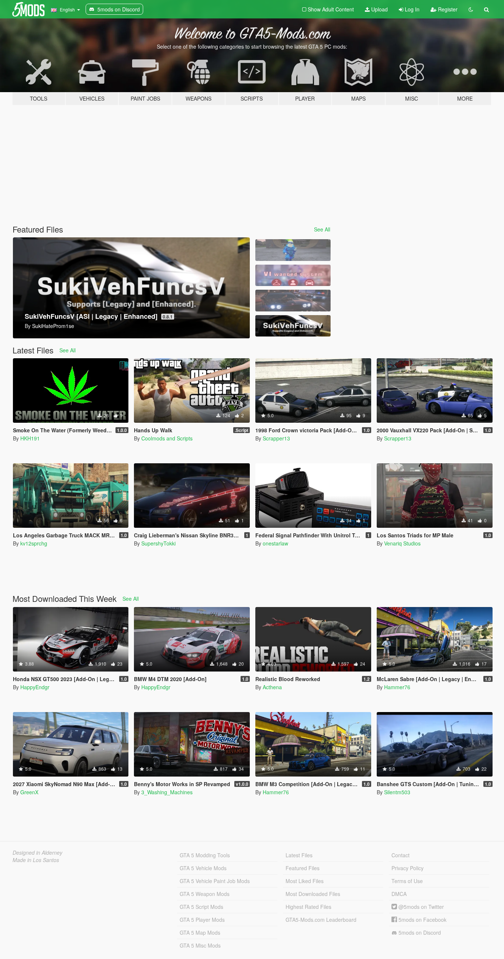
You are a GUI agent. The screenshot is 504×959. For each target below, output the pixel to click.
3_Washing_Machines (167, 792)
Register (447, 9)
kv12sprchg (33, 543)
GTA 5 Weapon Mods (204, 893)
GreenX (29, 792)
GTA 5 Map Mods (200, 932)
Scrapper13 (276, 438)
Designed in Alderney (37, 852)
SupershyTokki (158, 543)
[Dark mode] (471, 9)
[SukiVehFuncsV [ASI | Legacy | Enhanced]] (293, 326)
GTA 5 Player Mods (202, 919)
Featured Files (303, 868)
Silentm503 (397, 792)
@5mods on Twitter (420, 906)
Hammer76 (397, 687)
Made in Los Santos (36, 860)
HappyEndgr (34, 687)
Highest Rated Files (308, 906)
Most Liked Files (305, 881)
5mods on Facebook (421, 919)
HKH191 (30, 438)
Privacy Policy (407, 868)
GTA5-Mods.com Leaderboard (321, 919)
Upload (379, 9)
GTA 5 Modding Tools (205, 855)
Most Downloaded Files (313, 893)
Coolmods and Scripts (167, 438)
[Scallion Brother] (293, 250)
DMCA (399, 893)
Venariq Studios (402, 543)
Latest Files (299, 855)
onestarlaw (275, 543)
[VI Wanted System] (293, 275)
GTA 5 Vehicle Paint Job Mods (215, 881)
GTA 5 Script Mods (201, 906)
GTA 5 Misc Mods (200, 945)
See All (322, 229)
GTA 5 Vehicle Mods (203, 868)
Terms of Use (407, 881)
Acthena (272, 687)
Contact (400, 855)
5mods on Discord (419, 932)
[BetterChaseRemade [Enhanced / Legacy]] (293, 300)
